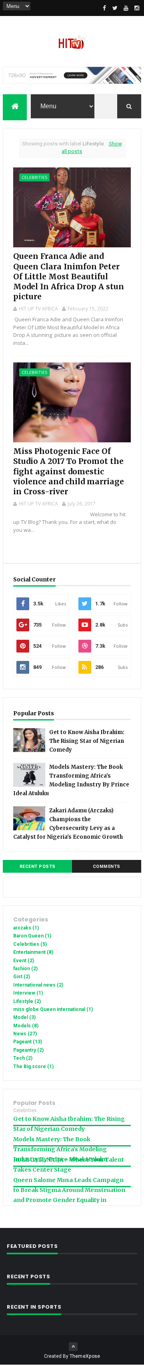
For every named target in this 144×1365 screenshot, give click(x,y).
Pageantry (28, 1050)
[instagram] (136, 8)
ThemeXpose (85, 1356)
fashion (25, 968)
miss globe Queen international (53, 1009)
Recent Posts (38, 866)
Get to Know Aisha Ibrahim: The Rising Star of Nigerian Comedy (86, 741)
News (25, 1034)
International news (38, 985)
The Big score (33, 1066)
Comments (106, 866)
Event (23, 960)
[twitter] (115, 8)
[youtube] (126, 8)
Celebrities (34, 177)
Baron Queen (32, 936)
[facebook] (104, 8)
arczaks (26, 928)
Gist (21, 976)
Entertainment (33, 952)
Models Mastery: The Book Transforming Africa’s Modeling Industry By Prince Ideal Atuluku (60, 1149)
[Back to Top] (73, 1346)
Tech (22, 1058)
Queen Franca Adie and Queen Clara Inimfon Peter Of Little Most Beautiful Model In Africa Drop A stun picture (68, 276)
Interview (28, 993)
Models (25, 1026)
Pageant (27, 1042)
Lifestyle (27, 1001)
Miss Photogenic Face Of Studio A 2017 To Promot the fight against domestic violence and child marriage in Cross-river (68, 471)
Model (24, 1017)
